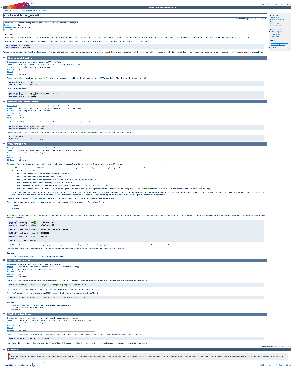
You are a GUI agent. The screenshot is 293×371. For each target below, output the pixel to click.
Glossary (282, 4)
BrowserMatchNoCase (277, 19)
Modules (262, 4)
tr (266, 19)
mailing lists (13, 358)
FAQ (275, 4)
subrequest (42, 52)
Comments (274, 47)
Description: (9, 23)
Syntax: (10, 64)
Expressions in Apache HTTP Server (24, 305)
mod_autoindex (108, 52)
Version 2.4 (36, 11)
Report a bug (275, 37)
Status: (6, 25)
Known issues (275, 34)
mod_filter (16, 310)
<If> (62, 280)
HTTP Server (14, 11)
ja (259, 19)
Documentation (26, 11)
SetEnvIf (178, 52)
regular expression (39, 198)
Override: (11, 69)
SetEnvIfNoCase (275, 25)
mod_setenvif (12, 37)
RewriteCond (146, 189)
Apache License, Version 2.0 (25, 367)
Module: (10, 74)
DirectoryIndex (68, 52)
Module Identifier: (11, 27)
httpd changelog (276, 32)
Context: (10, 67)
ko (262, 19)
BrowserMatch (275, 18)
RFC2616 (40, 168)
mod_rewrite (164, 189)
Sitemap (288, 4)
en (251, 19)
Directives (270, 4)
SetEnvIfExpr (274, 23)
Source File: (8, 30)
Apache (5, 11)
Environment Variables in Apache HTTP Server (279, 44)
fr (255, 19)
